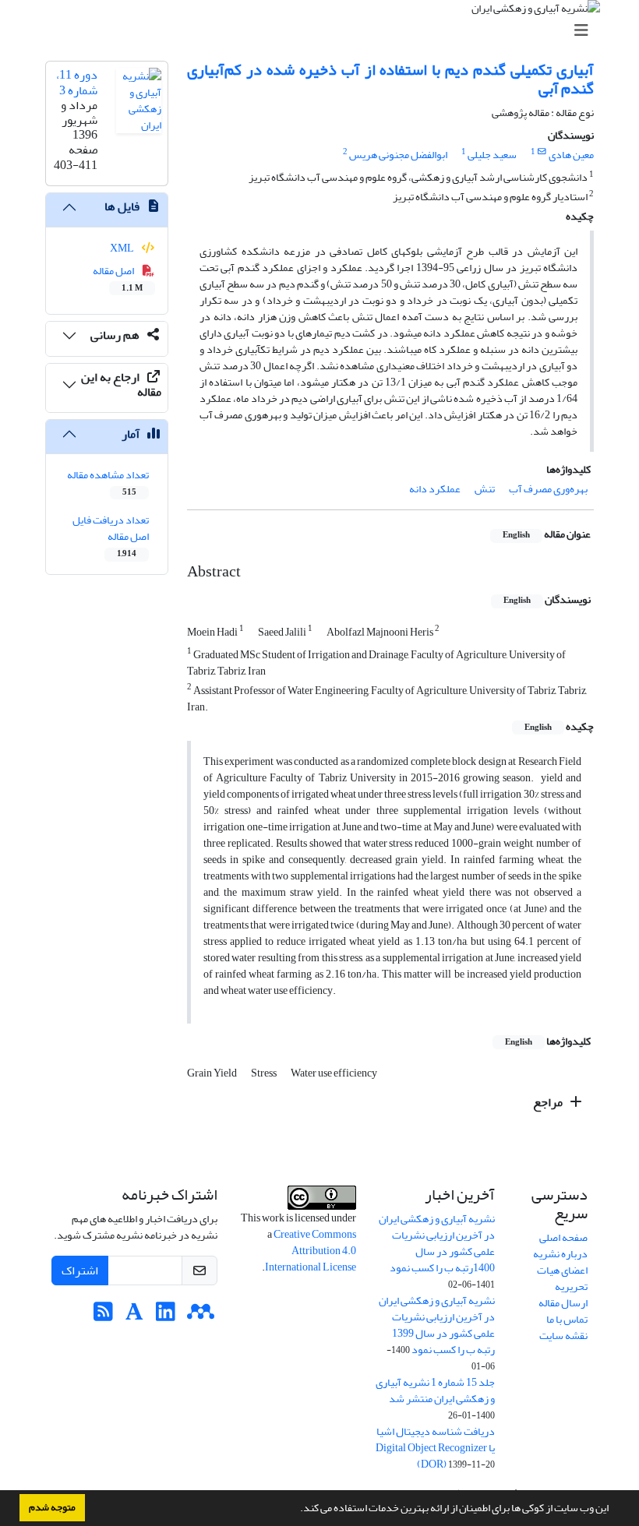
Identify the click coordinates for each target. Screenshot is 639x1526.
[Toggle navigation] (324, 30)
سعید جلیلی (492, 154)
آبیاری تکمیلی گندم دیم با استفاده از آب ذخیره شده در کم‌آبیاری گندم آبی (390, 79)
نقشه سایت (563, 1335)
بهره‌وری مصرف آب (548, 488)
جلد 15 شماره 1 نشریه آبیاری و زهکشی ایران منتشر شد (435, 1390)
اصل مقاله (118, 278)
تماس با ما (567, 1319)
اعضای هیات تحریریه (562, 1278)
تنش (485, 488)
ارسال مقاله (563, 1302)
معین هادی (571, 154)
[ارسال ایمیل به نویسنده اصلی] (542, 152)
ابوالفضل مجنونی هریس (398, 154)
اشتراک (80, 1270)
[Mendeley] (200, 1316)
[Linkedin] (165, 1316)
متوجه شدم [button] (52, 1507)
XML (123, 248)
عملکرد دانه (435, 488)
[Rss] (103, 1316)
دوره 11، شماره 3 (76, 82)
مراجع (549, 1102)
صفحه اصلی (563, 1237)
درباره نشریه (560, 1253)
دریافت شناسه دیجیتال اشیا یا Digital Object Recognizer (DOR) (435, 1448)
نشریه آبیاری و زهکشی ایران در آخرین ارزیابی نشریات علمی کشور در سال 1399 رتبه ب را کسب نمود (437, 1325)
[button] (296, 1509)
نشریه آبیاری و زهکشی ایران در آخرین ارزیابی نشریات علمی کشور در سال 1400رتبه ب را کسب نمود (437, 1243)
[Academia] (134, 1316)
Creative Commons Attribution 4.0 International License (310, 1251)
